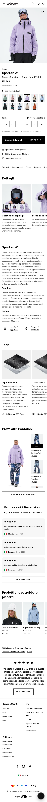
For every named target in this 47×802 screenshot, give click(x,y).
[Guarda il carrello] (43, 3)
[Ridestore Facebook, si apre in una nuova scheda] (17, 766)
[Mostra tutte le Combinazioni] (15, 461)
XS (12, 124)
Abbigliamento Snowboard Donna (16, 648)
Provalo (37, 167)
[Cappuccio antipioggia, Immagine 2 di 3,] (14, 208)
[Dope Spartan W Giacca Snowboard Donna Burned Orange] (34, 106)
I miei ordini (7, 716)
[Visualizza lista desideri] (38, 3)
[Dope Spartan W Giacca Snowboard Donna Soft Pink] (12, 97)
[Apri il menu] (3, 4)
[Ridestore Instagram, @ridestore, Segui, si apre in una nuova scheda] (23, 766)
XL (42, 124)
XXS (5, 124)
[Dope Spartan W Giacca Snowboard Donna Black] (20, 97)
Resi (4, 720)
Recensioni (7, 752)
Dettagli (5, 167)
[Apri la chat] (40, 795)
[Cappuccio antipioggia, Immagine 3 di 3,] (21, 208)
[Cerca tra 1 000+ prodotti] (33, 3)
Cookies (29, 719)
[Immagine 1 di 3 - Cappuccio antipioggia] (16, 198)
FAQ (4, 712)
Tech (28, 167)
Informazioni (17, 167)
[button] (23, 796)
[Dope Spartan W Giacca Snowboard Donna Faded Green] (5, 97)
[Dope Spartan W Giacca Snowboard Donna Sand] (27, 106)
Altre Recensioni (23, 579)
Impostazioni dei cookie (32, 725)
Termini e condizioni (34, 708)
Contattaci (7, 708)
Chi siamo (7, 748)
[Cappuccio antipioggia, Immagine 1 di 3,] (6, 208)
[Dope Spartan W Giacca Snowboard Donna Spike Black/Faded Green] (5, 106)
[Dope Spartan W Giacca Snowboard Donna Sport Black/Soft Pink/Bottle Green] (12, 106)
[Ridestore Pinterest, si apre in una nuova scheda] (29, 766)
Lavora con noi (8, 756)
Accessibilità (31, 730)
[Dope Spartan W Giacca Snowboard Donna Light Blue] (42, 97)
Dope (29, 651)
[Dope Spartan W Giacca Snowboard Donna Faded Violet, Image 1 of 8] (23, 35)
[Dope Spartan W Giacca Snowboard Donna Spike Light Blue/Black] (20, 106)
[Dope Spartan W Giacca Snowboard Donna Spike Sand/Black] (34, 97)
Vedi (36, 446)
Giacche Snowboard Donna (13, 651)
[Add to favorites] (42, 12)
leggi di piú (14, 329)
